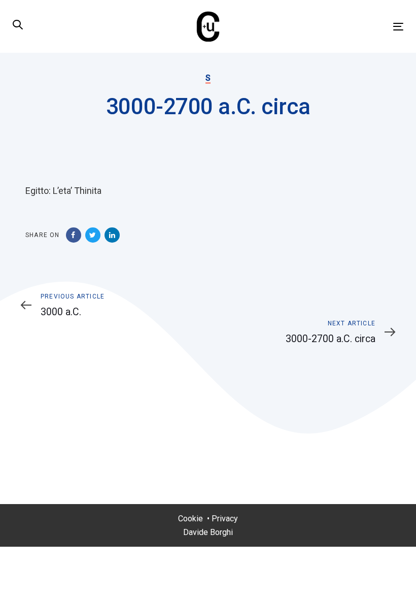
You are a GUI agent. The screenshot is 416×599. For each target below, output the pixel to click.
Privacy (225, 518)
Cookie (190, 518)
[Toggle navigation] (338, 26)
